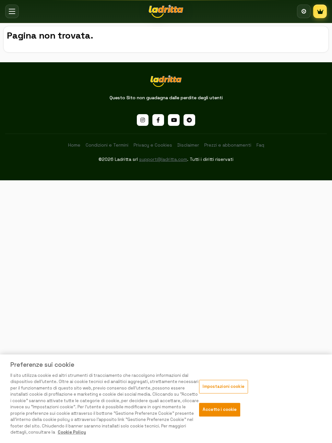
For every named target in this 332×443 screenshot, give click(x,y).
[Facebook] (158, 120)
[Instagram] (142, 120)
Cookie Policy (72, 432)
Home (74, 145)
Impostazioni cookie (223, 386)
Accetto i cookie (220, 409)
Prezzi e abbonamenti (227, 145)
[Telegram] (189, 120)
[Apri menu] (12, 11)
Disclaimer (188, 145)
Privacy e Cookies (153, 145)
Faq (260, 145)
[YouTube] (174, 120)
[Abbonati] (320, 11)
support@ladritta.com (163, 159)
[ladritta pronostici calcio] (166, 11)
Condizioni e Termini (107, 145)
